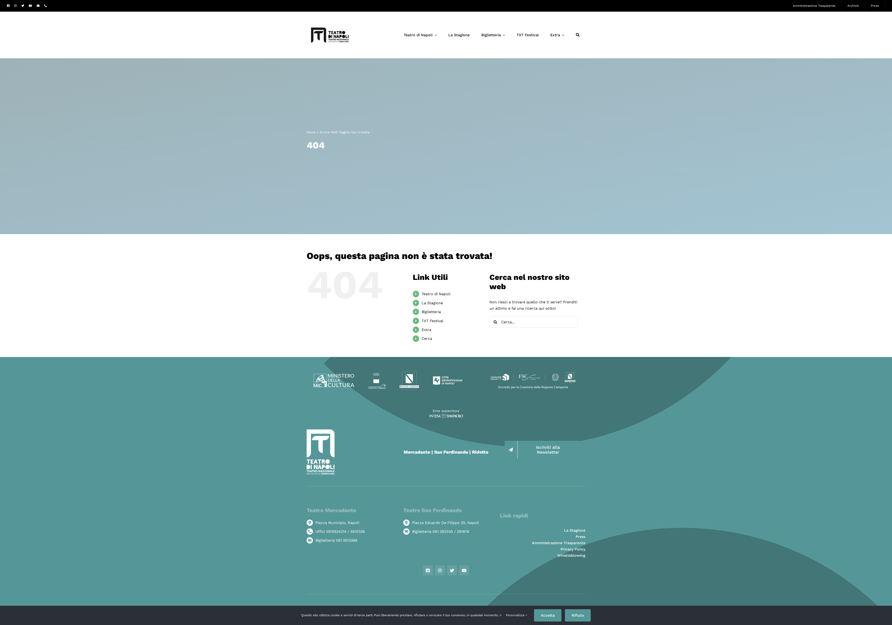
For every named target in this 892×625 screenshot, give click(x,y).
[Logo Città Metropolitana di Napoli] (447, 377)
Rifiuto (578, 615)
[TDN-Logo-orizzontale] (330, 13)
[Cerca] (577, 35)
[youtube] (30, 5)
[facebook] (8, 5)
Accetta (548, 615)
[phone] (45, 5)
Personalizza (515, 615)
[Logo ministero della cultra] (334, 375)
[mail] (38, 5)
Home (311, 132)
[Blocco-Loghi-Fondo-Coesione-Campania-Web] (533, 372)
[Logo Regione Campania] (409, 372)
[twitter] (22, 5)
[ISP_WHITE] (446, 416)
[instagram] (15, 5)
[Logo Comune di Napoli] (376, 374)
